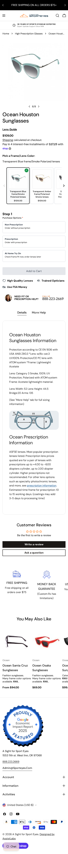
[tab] (22, 313)
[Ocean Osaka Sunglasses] (46, 641)
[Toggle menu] (3, 15)
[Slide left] (29, 106)
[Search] (57, 15)
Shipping (7, 140)
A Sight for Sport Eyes (25, 834)
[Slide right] (38, 106)
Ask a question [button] (34, 552)
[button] (64, 186)
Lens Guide (9, 129)
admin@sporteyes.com (17, 768)
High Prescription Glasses (29, 33)
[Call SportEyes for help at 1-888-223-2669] (34, 297)
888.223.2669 (10, 761)
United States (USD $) (20, 805)
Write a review (34, 544)
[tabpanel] (34, 417)
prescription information (41, 485)
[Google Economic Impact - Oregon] (23, 726)
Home (5, 33)
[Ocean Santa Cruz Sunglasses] (16, 641)
